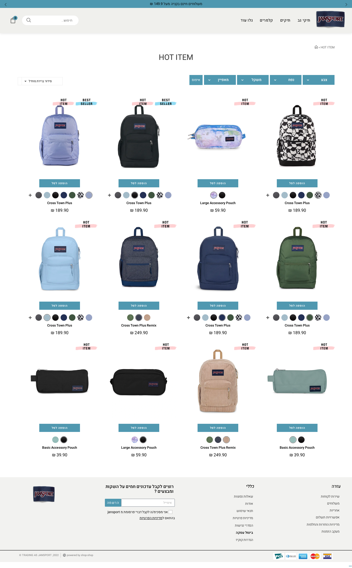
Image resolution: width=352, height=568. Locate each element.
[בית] (316, 47)
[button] (5, 4)
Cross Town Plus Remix (138, 325)
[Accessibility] (350, 566)
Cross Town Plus (297, 203)
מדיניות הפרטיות (151, 518)
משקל (256, 79)
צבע (324, 79)
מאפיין (223, 79)
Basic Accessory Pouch (297, 447)
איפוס (196, 79)
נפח (291, 79)
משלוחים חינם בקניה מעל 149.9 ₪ (176, 3)
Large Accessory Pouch (218, 203)
